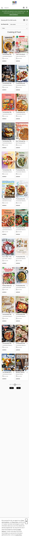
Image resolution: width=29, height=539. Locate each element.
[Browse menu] (26, 8)
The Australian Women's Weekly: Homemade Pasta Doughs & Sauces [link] (7, 314)
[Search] (2, 8)
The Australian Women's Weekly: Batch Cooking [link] (21, 228)
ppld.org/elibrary (14, 14)
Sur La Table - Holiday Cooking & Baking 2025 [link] (7, 256)
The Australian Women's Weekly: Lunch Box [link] (7, 112)
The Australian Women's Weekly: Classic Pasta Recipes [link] (21, 314)
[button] (24, 20)
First (12, 388)
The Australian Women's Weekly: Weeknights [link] (7, 228)
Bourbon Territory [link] (20, 372)
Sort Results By (4, 24)
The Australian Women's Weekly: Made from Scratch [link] (7, 83)
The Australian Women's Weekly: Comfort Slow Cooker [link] (7, 54)
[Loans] (23, 8)
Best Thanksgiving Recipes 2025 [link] (21, 141)
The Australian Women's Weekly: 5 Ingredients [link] (21, 199)
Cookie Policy (18, 535)
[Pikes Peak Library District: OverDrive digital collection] (14, 3)
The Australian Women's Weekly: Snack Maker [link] (7, 141)
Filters (3, 28)
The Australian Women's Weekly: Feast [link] (21, 343)
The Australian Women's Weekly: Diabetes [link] (21, 83)
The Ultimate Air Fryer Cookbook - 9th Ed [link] (7, 372)
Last (18, 388)
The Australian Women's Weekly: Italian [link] (21, 170)
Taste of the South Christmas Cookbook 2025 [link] (21, 54)
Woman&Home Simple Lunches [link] (7, 199)
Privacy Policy (15, 522)
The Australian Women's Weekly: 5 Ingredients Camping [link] (7, 343)
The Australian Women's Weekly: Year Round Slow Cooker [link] (21, 285)
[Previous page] (10, 385)
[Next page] (20, 385)
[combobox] (11, 7)
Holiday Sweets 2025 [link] (7, 285)
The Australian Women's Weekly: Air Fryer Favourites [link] (21, 112)
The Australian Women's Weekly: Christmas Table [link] (21, 256)
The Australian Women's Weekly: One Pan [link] (7, 170)
